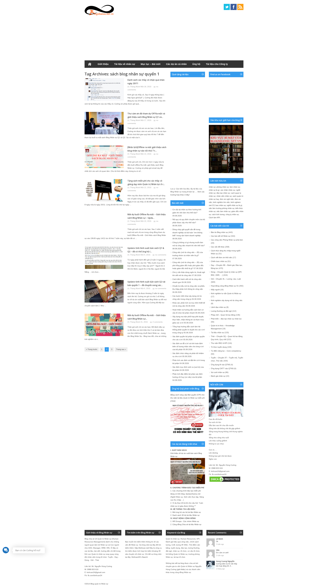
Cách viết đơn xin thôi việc (221, 257)
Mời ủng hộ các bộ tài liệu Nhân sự (186, 512)
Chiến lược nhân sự (219, 261)
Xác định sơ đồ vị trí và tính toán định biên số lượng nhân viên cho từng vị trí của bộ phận (188, 346)
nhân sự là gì (214, 190)
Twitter (227, 7)
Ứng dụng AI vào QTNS (220, 365)
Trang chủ (90, 64)
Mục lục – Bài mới (150, 64)
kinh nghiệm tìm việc (221, 202)
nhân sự (212, 187)
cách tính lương (218, 214)
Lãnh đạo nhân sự (218, 307)
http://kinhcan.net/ (142, 548)
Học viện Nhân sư (97, 71)
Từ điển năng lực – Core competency (226, 351)
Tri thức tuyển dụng (219, 347)
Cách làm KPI (214, 217)
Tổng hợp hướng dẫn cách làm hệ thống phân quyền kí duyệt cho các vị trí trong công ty (188, 330)
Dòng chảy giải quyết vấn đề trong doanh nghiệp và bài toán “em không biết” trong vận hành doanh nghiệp (187, 232)
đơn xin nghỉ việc (227, 199)
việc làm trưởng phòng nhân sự (221, 208)
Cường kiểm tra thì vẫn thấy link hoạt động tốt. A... (226, 565)
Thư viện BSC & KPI (219, 343)
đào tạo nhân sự (223, 193)
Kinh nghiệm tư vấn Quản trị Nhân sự (226, 293)
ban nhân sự (221, 205)
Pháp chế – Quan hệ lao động (223, 315)
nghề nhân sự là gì (234, 205)
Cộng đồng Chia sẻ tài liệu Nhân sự (186, 524)
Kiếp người (215, 290)
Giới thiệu (103, 64)
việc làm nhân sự (223, 211)
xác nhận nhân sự (228, 190)
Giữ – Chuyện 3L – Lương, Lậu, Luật (226, 279)
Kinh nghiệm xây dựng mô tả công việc (226, 300)
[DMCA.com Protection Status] (225, 482)
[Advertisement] (164, 37)
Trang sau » (121, 349)
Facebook (233, 7)
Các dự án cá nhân (176, 64)
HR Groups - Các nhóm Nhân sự (185, 521)
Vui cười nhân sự (218, 372)
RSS (240, 7)
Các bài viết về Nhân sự (220, 236)
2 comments (158, 322)
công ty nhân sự (232, 214)
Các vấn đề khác (217, 247)
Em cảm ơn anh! (222, 553)
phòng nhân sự (223, 187)
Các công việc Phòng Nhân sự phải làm (227, 240)
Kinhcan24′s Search (140, 557)
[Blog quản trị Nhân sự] (99, 9)
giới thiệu (181, 569)
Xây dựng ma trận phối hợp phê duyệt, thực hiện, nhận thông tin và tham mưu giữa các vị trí (188, 320)
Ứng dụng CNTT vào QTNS (222, 368)
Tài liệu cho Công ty (217, 64)
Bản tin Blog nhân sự (219, 232)
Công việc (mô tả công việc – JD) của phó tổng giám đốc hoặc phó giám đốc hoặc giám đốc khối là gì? (188, 265)
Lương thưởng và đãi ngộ (221, 311)
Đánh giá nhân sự (218, 376)
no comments (160, 255)
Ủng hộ (196, 64)
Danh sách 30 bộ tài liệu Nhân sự (185, 515)
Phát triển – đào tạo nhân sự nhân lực (226, 319)
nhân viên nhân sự (224, 196)
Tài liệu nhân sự (217, 332)
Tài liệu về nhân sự (124, 64)
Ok (217, 541)
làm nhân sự (235, 187)
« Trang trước (91, 349)
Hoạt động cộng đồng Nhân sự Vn (225, 286)
